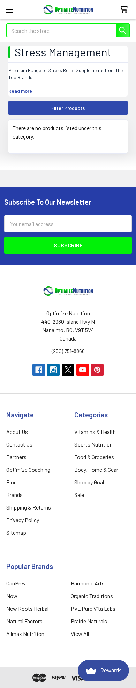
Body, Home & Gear (96, 469)
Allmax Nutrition (25, 633)
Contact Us (19, 444)
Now (11, 595)
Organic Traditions (92, 595)
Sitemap (16, 532)
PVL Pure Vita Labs (93, 608)
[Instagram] (53, 370)
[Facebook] (38, 370)
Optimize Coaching (28, 469)
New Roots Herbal (27, 608)
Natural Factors (24, 621)
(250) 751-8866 (68, 350)
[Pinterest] (97, 370)
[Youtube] (82, 370)
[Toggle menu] (9, 9)
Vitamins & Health (95, 431)
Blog (11, 482)
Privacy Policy (22, 520)
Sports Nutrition (93, 444)
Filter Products (68, 108)
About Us (17, 431)
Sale (79, 494)
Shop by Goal (89, 482)
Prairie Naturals (89, 621)
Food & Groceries (94, 457)
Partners (16, 457)
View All (80, 633)
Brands (14, 494)
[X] (68, 370)
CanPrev (16, 583)
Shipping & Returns (28, 507)
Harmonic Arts (88, 583)
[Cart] (125, 9)
